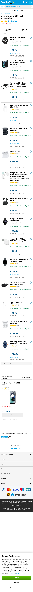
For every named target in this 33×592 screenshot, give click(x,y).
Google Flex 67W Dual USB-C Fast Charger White (19, 240)
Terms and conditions (12, 509)
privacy (11, 573)
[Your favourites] (27, 2)
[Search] (30, 6)
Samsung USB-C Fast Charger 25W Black (17, 283)
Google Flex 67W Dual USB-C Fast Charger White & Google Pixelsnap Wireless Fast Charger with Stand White (19, 176)
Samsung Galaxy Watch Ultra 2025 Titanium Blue (18, 342)
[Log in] (24, 2)
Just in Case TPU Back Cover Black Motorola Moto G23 (18, 63)
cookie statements (20, 573)
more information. (16, 505)
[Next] (30, 363)
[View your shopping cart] (30, 2)
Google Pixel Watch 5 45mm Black (17, 220)
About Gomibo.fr (6, 508)
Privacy (13, 508)
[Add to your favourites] (31, 38)
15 (10, 363)
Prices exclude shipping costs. (16, 502)
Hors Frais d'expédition (12, 419)
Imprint (18, 508)
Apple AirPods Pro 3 (17, 151)
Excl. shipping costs (19, 55)
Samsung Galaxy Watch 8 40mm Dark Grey (19, 260)
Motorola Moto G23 (5, 13)
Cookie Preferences (25, 508)
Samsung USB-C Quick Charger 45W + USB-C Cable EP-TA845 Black (18, 85)
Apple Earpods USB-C (17, 303)
